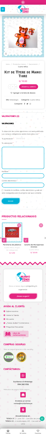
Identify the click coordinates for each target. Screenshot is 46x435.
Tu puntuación (8, 138)
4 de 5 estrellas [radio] (22, 138)
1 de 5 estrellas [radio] (17, 138)
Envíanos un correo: (23, 401)
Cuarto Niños (23, 67)
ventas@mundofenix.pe (23, 403)
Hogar (17, 247)
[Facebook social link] (24, 103)
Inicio (8, 64)
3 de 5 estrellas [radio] (21, 138)
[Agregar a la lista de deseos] (19, 225)
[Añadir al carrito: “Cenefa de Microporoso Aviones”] (26, 240)
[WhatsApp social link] (23, 2)
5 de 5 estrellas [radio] (24, 138)
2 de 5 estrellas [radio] (19, 138)
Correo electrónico (9, 180)
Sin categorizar (12, 250)
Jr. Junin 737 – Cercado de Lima (23, 418)
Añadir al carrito (28, 87)
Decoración (33, 64)
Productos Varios (19, 64)
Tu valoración (7, 143)
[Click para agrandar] (6, 53)
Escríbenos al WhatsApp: (23, 382)
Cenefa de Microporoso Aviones (34, 246)
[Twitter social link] (27, 103)
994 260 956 (23, 384)
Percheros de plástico (12, 245)
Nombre (5, 171)
